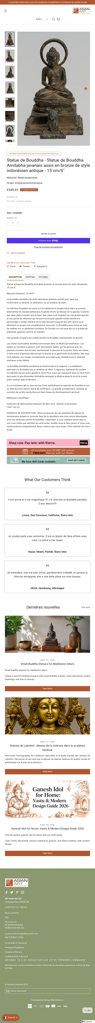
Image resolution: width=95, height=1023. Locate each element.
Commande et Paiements (16, 943)
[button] (16, 253)
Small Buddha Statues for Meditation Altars (47, 663)
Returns (43, 277)
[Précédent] (21, 88)
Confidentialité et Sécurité (16, 956)
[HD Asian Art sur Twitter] (11, 892)
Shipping (30, 277)
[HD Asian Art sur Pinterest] (17, 892)
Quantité (12, 218)
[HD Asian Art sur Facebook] (6, 892)
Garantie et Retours (13, 952)
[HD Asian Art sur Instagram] (22, 892)
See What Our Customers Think (21, 263)
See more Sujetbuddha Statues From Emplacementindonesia (34, 154)
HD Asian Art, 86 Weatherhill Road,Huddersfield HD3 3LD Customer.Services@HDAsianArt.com (21, 928)
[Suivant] (85, 88)
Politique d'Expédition (14, 947)
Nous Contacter (12, 913)
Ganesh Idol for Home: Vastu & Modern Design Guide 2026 (47, 828)
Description (15, 277)
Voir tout (85, 607)
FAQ (6, 917)
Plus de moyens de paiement (48, 247)
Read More (47, 688)
